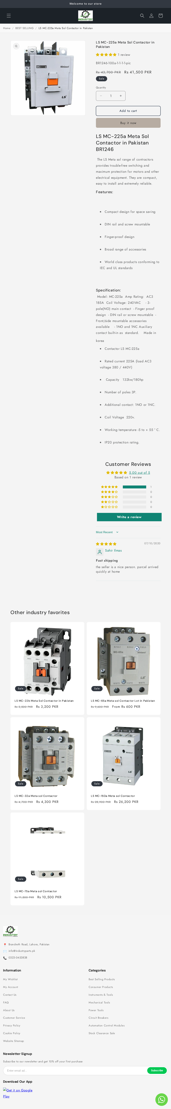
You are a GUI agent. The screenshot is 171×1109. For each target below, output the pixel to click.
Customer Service (14, 1018)
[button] (8, 15)
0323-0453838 (18, 958)
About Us (9, 1010)
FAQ (6, 1002)
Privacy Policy (11, 1025)
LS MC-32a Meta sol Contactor (36, 796)
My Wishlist (10, 979)
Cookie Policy (11, 1033)
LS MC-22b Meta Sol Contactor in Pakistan (44, 701)
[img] (106, 544)
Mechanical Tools (99, 1002)
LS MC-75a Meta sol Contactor (36, 891)
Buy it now (128, 123)
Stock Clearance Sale (102, 1033)
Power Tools (96, 1010)
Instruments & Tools (101, 995)
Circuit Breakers (98, 1018)
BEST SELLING (24, 28)
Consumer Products (101, 987)
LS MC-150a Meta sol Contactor (113, 796)
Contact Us (9, 995)
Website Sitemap (13, 1041)
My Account (10, 987)
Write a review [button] (129, 517)
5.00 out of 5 (139, 472)
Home (6, 28)
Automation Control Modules (107, 1025)
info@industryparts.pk (22, 951)
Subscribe (157, 1070)
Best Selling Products (102, 979)
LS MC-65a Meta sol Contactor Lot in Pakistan (123, 701)
